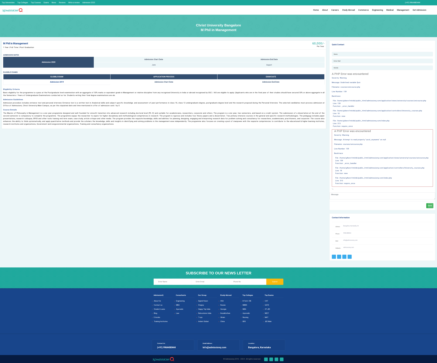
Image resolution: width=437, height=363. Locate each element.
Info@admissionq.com (214, 347)
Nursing (245, 317)
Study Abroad (348, 10)
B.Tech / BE (247, 301)
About (325, 10)
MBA (178, 305)
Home (316, 10)
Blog (155, 313)
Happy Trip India (204, 309)
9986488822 (347, 233)
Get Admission (419, 10)
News (54, 2)
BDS (244, 321)
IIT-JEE (267, 309)
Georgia (223, 309)
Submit (275, 282)
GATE (267, 305)
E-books (157, 317)
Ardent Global (203, 321)
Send (430, 206)
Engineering (377, 10)
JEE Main (268, 321)
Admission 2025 (88, 2)
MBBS (245, 305)
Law (177, 313)
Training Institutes (161, 321)
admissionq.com (348, 247)
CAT (266, 301)
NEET (267, 313)
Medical (390, 10)
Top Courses (36, 2)
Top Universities (8, 2)
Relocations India (204, 313)
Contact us (158, 305)
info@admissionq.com (350, 240)
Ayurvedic (179, 309)
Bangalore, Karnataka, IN (351, 226)
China (222, 321)
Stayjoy (201, 305)
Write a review (74, 2)
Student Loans (159, 309)
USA (222, 301)
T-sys (200, 317)
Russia (222, 305)
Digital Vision (203, 301)
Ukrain (222, 317)
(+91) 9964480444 (412, 2)
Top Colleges (22, 2)
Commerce (363, 10)
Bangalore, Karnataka (259, 347)
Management (403, 10)
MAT (266, 317)
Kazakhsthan (225, 313)
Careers (335, 10)
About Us (157, 301)
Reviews (62, 2)
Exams (46, 2)
